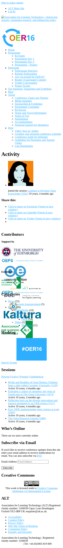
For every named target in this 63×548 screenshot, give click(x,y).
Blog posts (20, 313)
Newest (5, 376)
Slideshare (27, 325)
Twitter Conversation (26, 82)
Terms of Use (22, 116)
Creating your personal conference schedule (38, 134)
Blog (10, 91)
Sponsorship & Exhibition (28, 103)
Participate (13, 67)
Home (11, 49)
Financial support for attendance (32, 125)
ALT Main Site (16, 8)
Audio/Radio (22, 310)
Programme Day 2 (24, 61)
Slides (18, 322)
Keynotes (20, 55)
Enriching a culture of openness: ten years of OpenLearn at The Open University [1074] (31, 393)
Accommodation (23, 122)
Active (14, 376)
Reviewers (20, 109)
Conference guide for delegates (31, 137)
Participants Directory (26, 70)
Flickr (25, 319)
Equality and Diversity (20, 532)
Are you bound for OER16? (30, 76)
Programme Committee (27, 106)
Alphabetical (36, 376)
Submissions (21, 119)
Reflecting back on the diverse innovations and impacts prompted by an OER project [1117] (33, 402)
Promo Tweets (22, 85)
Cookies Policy (16, 520)
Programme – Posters (26, 64)
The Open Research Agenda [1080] (27, 418)
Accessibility (15, 517)
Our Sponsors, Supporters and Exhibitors (30, 88)
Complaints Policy (18, 529)
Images (18, 316)
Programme (14, 52)
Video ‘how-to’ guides (26, 131)
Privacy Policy (16, 523)
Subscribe (7, 468)
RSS (39, 455)
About (11, 94)
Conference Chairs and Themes (31, 97)
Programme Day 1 (24, 58)
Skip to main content (12, 2)
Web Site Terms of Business (23, 526)
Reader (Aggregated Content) (30, 79)
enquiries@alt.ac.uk (11, 543)
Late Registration (24, 146)
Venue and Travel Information (31, 113)
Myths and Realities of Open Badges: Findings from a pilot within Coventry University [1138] (33, 384)
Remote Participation (26, 73)
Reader (12, 307)
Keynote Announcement (28, 304)
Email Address (9, 461)
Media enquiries (23, 100)
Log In (11, 11)
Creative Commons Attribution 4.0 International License (35, 490)
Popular (24, 376)
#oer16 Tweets (9, 362)
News (11, 301)
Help (10, 128)
